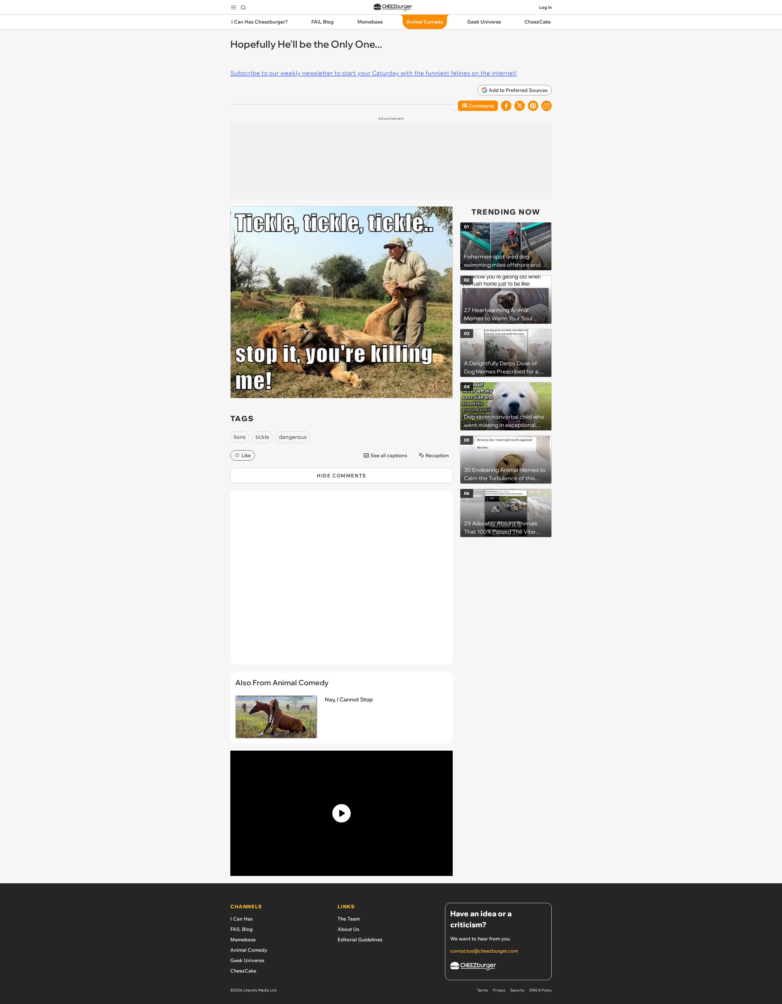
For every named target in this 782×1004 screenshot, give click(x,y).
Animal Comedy (248, 950)
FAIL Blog (241, 929)
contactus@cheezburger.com (484, 951)
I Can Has (241, 919)
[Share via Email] (546, 106)
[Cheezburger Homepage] (393, 7)
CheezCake (243, 971)
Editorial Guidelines (360, 939)
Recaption (437, 455)
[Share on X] (519, 106)
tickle (262, 436)
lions (240, 436)
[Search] (243, 7)
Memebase (243, 939)
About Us (348, 929)
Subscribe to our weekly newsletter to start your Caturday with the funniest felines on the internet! (373, 73)
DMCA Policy (540, 990)
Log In (545, 7)
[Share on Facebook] (506, 106)
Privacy (499, 990)
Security (517, 990)
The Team (349, 919)
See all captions (389, 455)
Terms (482, 990)
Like (246, 455)
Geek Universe (247, 960)
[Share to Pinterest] (533, 106)
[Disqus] (341, 581)
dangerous (293, 436)
